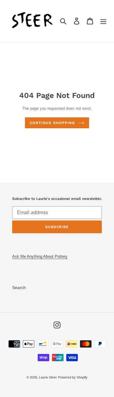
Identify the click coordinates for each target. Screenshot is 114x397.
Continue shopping (52, 123)
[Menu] (103, 21)
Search (19, 287)
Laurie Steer (48, 377)
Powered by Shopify (73, 377)
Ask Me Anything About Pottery (39, 256)
